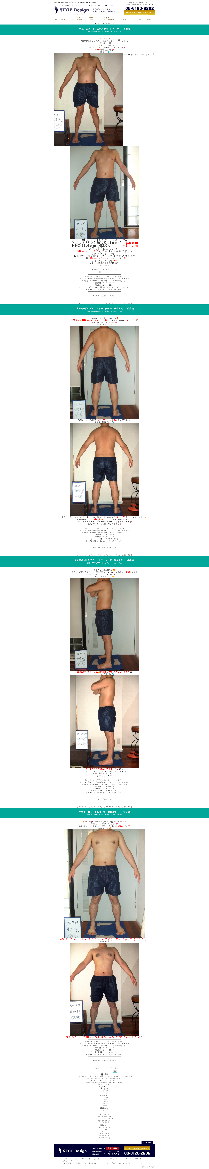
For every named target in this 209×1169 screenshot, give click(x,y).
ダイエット (85, 303)
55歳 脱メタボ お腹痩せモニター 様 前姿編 (104, 1082)
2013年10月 (104, 1095)
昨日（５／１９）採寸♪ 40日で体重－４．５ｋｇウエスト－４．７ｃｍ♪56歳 (104, 1076)
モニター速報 (67, 1163)
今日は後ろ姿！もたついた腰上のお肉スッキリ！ (104, 1078)
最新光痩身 (92, 1163)
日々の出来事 (104, 1123)
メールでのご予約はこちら (117, 281)
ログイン (104, 1131)
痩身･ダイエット (104, 1127)
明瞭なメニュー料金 (116, 1159)
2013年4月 (104, 1104)
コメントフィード (104, 1135)
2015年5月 (104, 1091)
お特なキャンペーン (100, 1159)
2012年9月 (104, 1110)
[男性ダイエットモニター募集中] (139, 12)
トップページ (67, 1159)
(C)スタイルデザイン (148, 1167)
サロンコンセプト (124, 1163)
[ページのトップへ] (147, 1143)
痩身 (129, 303)
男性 (125, 303)
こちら (127, 287)
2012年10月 (104, 1108)
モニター (119, 303)
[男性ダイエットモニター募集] (137, 1148)
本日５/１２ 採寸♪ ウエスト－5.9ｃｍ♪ (104, 1080)
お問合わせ (66, 1161)
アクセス (129, 1159)
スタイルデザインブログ (107, 1163)
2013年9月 (104, 1097)
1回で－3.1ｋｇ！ (104, 1084)
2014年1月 (104, 1093)
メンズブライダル (80, 1163)
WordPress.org (104, 1138)
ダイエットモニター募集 (82, 1159)
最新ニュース (104, 1125)
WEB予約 (138, 1159)
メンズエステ (110, 303)
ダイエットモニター (109, 296)
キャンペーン (104, 1114)
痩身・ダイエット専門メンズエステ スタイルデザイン (104, 276)
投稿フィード (104, 1133)
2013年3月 (104, 1106)
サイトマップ (138, 1163)
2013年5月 (104, 1101)
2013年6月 (104, 1099)
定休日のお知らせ (104, 1121)
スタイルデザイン (104, 265)
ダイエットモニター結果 (104, 1118)
